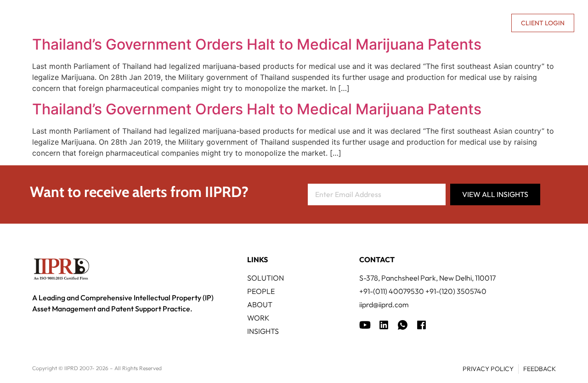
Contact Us (482, 23)
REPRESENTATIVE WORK (314, 23)
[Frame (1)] (384, 325)
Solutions (174, 23)
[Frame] (402, 325)
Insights (385, 23)
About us (425, 23)
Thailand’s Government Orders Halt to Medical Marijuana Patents (256, 44)
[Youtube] (365, 325)
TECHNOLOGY (234, 23)
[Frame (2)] (421, 325)
